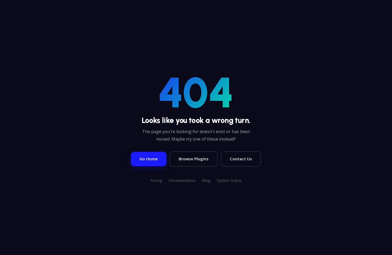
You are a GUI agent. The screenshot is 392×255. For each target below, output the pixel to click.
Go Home (148, 158)
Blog (206, 180)
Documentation (182, 180)
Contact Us (241, 158)
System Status (229, 180)
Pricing (156, 180)
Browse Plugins (194, 158)
